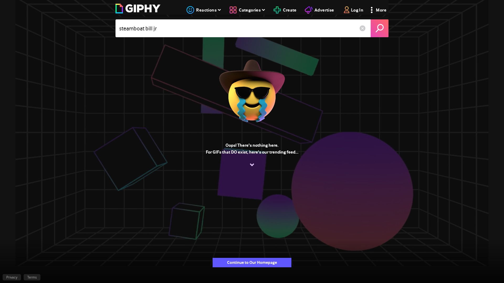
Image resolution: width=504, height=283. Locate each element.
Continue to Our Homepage (252, 262)
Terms (32, 277)
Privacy (11, 277)
